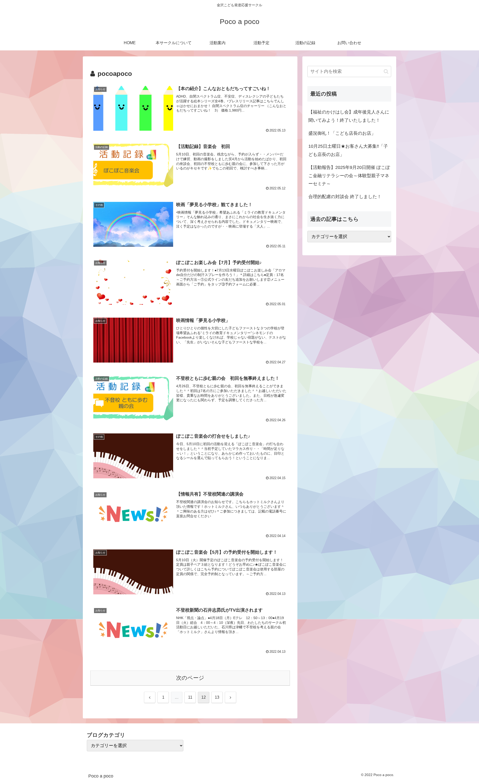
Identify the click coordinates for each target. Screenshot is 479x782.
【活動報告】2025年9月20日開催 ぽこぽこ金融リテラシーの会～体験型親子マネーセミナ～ (349, 175)
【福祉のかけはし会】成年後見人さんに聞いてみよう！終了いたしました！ (348, 116)
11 (190, 697)
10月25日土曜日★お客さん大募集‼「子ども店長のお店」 (348, 150)
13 (217, 697)
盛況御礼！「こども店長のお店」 (342, 133)
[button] (386, 71)
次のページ (190, 678)
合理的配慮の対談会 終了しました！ (344, 196)
